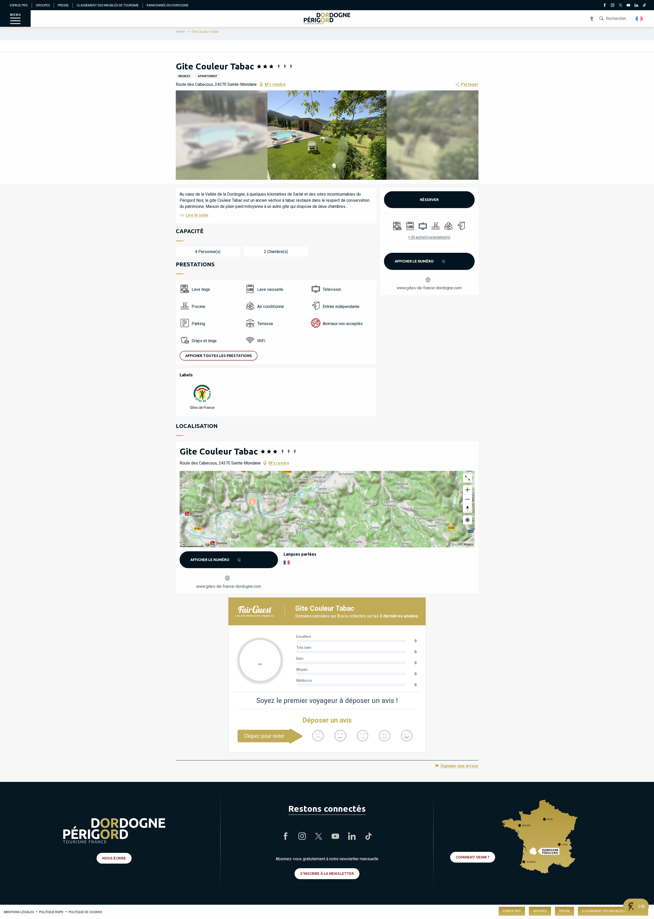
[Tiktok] (644, 5)
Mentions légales (19, 912)
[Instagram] (612, 5)
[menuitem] (327, 18)
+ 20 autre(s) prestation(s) (429, 237)
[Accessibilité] (592, 18)
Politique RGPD (51, 912)
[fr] (639, 19)
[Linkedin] (636, 5)
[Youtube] (628, 5)
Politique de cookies (85, 912)
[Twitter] (620, 5)
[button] (639, 19)
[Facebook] (605, 5)
